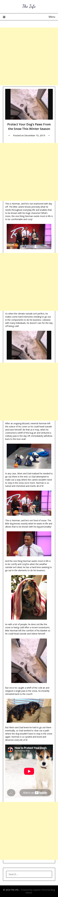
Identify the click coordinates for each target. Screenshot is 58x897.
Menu (52, 16)
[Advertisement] (29, 56)
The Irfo (29, 6)
